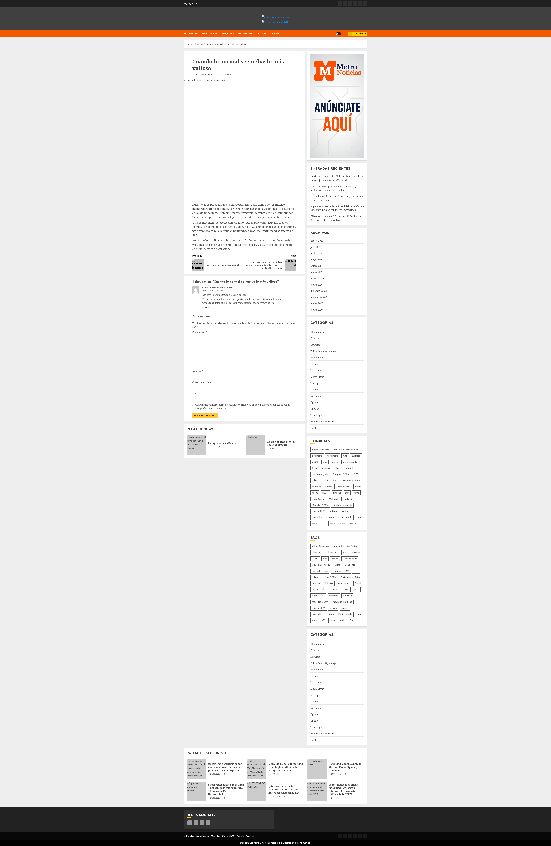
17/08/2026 (274, 448)
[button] (344, 34)
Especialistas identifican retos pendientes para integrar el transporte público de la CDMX (343, 789)
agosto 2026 (316, 240)
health (315, 492)
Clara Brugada (350, 462)
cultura (315, 480)
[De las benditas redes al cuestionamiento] (255, 445)
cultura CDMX (329, 480)
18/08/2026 (215, 447)
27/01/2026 (227, 74)
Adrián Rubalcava (320, 449)
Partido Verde (345, 517)
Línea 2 (337, 492)
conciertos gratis (320, 474)
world (342, 523)
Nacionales (316, 396)
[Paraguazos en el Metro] (196, 445)
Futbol (358, 486)
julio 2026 (315, 247)
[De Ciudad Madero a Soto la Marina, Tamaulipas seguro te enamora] (317, 769)
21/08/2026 (275, 796)
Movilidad (228, 33)
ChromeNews (289, 842)
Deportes (315, 344)
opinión (330, 517)
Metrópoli (333, 499)
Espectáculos (210, 33)
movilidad (347, 499)
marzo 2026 (316, 272)
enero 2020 (316, 309)
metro (356, 492)
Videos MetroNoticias (322, 421)
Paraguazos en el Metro (222, 443)
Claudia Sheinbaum (321, 468)
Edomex (329, 486)
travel (332, 523)
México (333, 511)
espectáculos (344, 486)
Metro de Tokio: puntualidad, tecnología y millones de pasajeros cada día (286, 767)
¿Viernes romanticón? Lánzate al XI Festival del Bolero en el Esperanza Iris (284, 789)
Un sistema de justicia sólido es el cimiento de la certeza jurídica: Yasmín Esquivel (225, 767)
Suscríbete (360, 33)
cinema (335, 462)
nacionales (317, 517)
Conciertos (350, 468)
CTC (356, 474)
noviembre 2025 (319, 297)
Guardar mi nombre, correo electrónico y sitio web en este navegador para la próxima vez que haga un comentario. (242, 406)
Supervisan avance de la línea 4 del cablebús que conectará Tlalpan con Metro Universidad (337, 208)
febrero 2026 (317, 278)
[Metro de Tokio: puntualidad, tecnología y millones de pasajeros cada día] (256, 769)
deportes (316, 486)
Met (347, 492)
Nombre (197, 371)
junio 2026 (316, 253)
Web (194, 393)
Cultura (261, 33)
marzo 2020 (316, 303)
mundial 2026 (318, 511)
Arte (345, 455)
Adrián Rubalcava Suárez (345, 449)
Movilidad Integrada (342, 505)
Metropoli (315, 383)
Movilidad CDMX (320, 505)
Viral (313, 428)
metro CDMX (318, 499)
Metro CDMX (245, 33)
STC (323, 523)
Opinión (275, 33)
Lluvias (325, 492)
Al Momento (317, 332)
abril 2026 (315, 265)
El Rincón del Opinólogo (323, 351)
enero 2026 (316, 284)
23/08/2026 (336, 774)
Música (344, 511)
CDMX (315, 462)
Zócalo (353, 523)
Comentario (199, 332)
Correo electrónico (203, 382)
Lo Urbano (316, 370)
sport (314, 523)
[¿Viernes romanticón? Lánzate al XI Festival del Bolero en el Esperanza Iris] (256, 791)
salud (359, 517)
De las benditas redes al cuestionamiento (281, 443)
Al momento (332, 455)
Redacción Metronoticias (206, 74)
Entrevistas (191, 33)
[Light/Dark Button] (338, 33)
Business (356, 455)
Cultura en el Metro (350, 480)
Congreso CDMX (340, 474)
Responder (206, 307)
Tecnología (316, 415)
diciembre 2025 (318, 290)
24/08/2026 (215, 774)
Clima (337, 468)
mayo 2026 (316, 259)
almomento (317, 455)
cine (325, 462)
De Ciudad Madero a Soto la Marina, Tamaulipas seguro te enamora (345, 767)
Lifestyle (315, 364)
